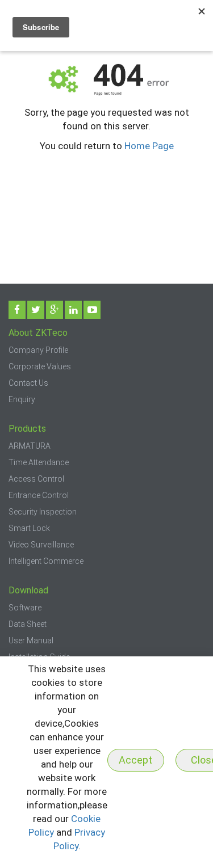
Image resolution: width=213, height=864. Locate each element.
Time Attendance (39, 462)
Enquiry (22, 399)
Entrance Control (39, 495)
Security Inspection (43, 511)
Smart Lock (29, 528)
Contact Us (28, 382)
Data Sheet (28, 624)
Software (25, 607)
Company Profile (38, 350)
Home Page (149, 145)
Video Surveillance (41, 544)
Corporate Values (40, 366)
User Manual (31, 640)
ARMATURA (30, 445)
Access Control (36, 478)
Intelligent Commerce (46, 561)
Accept (135, 760)
